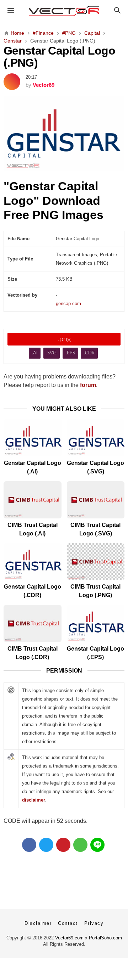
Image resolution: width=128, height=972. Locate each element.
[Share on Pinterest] (63, 845)
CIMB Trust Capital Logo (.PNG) (95, 591)
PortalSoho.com (105, 937)
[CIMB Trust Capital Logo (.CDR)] (33, 623)
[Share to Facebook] (29, 845)
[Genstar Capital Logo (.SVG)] (96, 437)
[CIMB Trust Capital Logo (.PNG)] (96, 561)
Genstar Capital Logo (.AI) (32, 467)
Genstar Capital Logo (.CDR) (32, 591)
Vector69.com (69, 937)
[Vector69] (64, 11)
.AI (34, 353)
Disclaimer (38, 923)
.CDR (89, 353)
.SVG (51, 353)
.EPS (70, 353)
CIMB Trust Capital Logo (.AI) (32, 529)
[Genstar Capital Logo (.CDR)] (33, 561)
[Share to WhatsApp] (80, 845)
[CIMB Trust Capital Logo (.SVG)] (96, 499)
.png (64, 339)
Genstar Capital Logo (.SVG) (95, 467)
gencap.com (68, 303)
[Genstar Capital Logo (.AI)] (33, 437)
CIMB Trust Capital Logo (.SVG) (95, 529)
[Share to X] (46, 845)
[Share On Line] (97, 845)
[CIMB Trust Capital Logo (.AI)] (33, 499)
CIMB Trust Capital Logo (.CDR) (32, 653)
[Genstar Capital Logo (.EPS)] (96, 623)
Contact (68, 923)
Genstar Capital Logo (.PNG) (59, 56)
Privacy (94, 923)
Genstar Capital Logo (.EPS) (95, 653)
